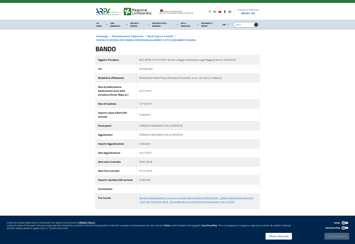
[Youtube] (218, 11)
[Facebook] (223, 11)
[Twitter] (209, 11)
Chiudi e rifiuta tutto (279, 236)
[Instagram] (228, 11)
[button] (107, 25)
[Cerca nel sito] (256, 25)
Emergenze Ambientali (248, 9)
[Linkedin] (213, 11)
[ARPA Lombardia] (108, 11)
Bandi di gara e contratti (160, 36)
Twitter (337, 222)
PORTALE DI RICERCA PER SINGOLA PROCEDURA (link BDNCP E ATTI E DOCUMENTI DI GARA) (146, 40)
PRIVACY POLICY (87, 222)
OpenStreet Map (333, 227)
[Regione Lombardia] (139, 11)
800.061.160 (248, 13)
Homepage (102, 36)
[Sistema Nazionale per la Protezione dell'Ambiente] (182, 11)
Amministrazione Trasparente (127, 36)
